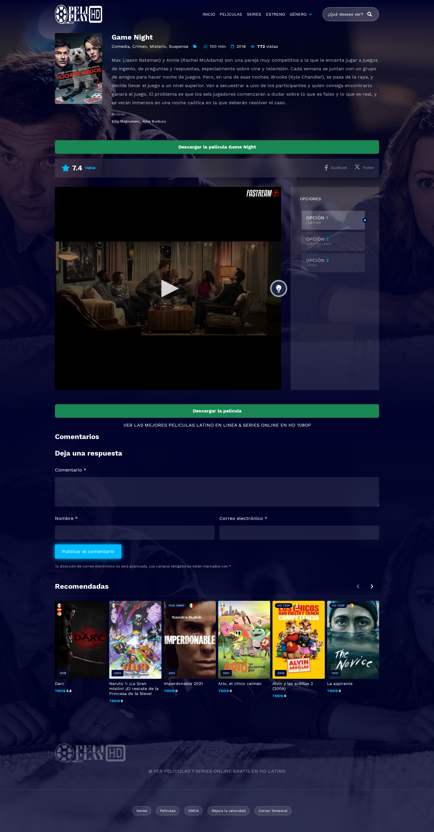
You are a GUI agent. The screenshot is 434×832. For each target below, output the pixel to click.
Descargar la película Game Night (217, 147)
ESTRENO (275, 14)
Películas (167, 811)
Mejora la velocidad (229, 811)
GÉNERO (298, 14)
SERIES (254, 14)
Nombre (66, 518)
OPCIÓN (317, 220)
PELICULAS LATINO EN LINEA (203, 425)
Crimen (139, 46)
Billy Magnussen (125, 121)
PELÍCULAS (231, 14)
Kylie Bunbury (154, 121)
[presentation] (372, 586)
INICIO (209, 14)
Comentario (70, 470)
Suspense (178, 46)
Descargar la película (217, 411)
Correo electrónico (243, 518)
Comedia (121, 46)
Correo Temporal (273, 811)
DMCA (193, 811)
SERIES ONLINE (261, 425)
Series (141, 811)
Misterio (158, 46)
